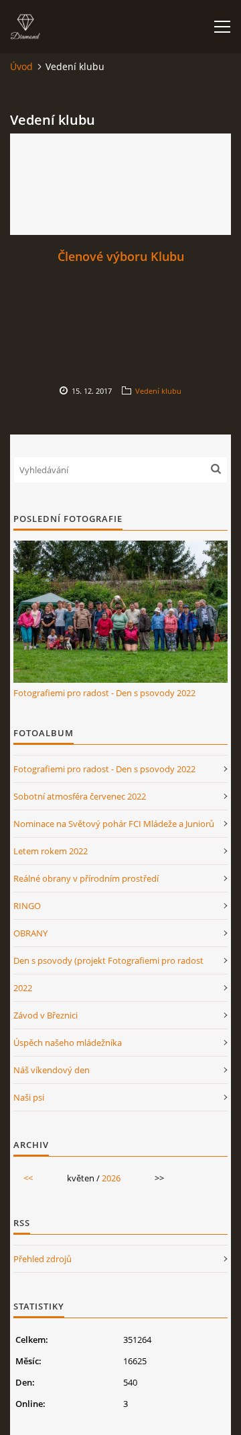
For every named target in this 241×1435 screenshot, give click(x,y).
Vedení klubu (158, 391)
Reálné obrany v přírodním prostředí (86, 878)
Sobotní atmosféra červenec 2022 (79, 796)
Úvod (21, 66)
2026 (111, 1178)
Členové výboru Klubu (121, 256)
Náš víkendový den (51, 1070)
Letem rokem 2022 (50, 851)
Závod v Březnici (45, 1015)
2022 (22, 988)
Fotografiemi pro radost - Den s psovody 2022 (104, 693)
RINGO (27, 906)
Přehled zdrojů (42, 1259)
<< (28, 1178)
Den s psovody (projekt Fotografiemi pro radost (108, 960)
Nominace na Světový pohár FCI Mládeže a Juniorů (113, 824)
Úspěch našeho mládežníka (67, 1043)
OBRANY (30, 933)
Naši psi (28, 1097)
